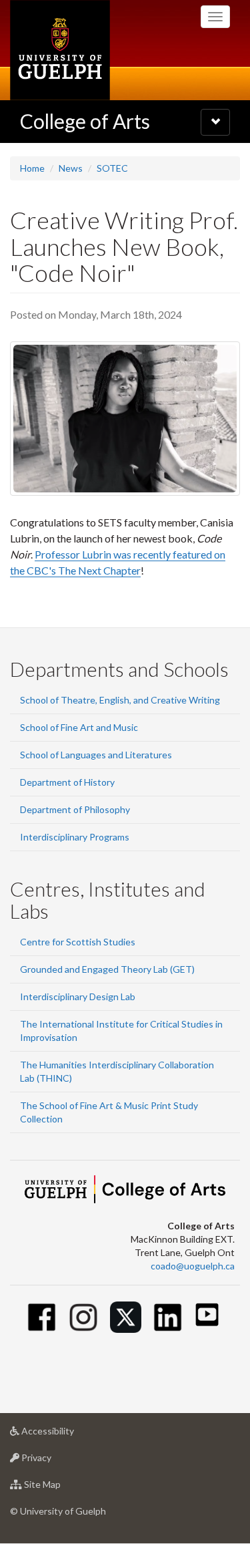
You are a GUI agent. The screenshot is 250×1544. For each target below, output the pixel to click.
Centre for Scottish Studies (77, 941)
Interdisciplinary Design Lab (77, 996)
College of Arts (85, 121)
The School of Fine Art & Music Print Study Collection (109, 1112)
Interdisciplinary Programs (74, 836)
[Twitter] (125, 1317)
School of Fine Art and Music (79, 727)
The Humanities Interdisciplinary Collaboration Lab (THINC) (117, 1071)
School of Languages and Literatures (96, 754)
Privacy (56, 1461)
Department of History (67, 782)
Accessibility (67, 1434)
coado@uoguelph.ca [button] (193, 1265)
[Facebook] (41, 1317)
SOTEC (112, 168)
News (71, 168)
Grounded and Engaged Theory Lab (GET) (107, 969)
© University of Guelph (58, 1511)
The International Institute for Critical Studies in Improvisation (121, 1030)
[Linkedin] (167, 1317)
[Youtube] (207, 1314)
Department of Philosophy (75, 809)
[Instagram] (83, 1317)
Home (32, 168)
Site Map (62, 1488)
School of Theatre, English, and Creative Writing (120, 700)
